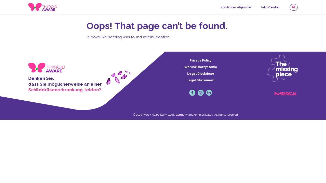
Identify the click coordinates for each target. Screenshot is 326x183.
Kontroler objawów (236, 7)
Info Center (270, 7)
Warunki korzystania (200, 67)
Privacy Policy (200, 60)
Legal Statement (200, 80)
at (294, 7)
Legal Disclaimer (200, 73)
